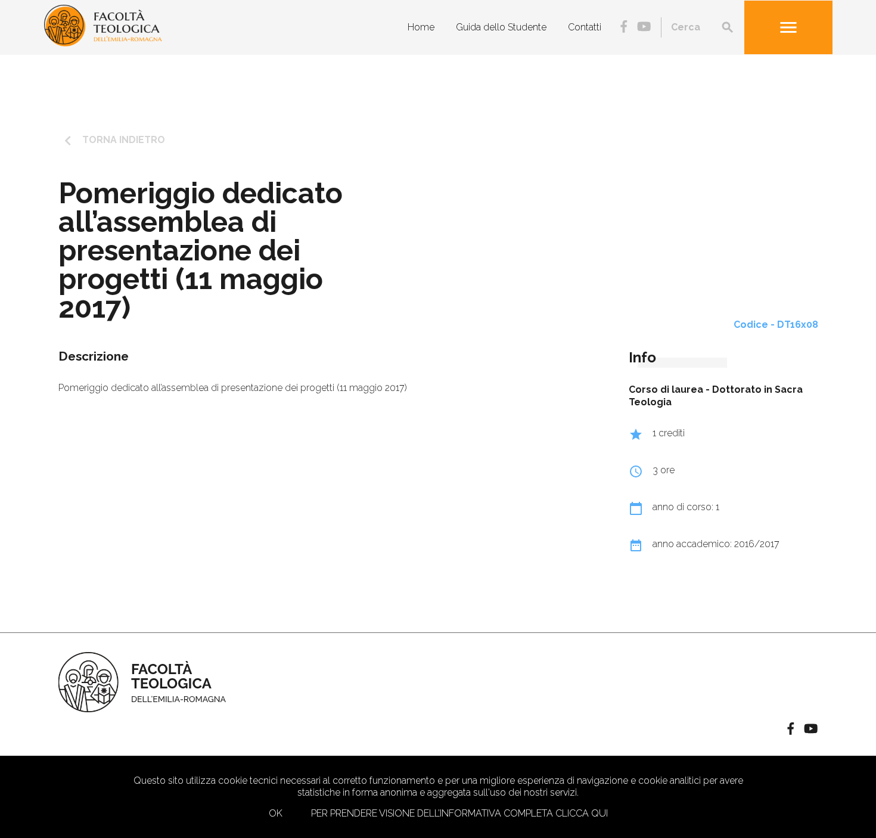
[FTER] (103, 43)
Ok (275, 813)
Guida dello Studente (501, 26)
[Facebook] (624, 27)
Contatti (584, 26)
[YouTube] (644, 27)
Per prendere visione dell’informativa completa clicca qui (459, 813)
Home (421, 26)
